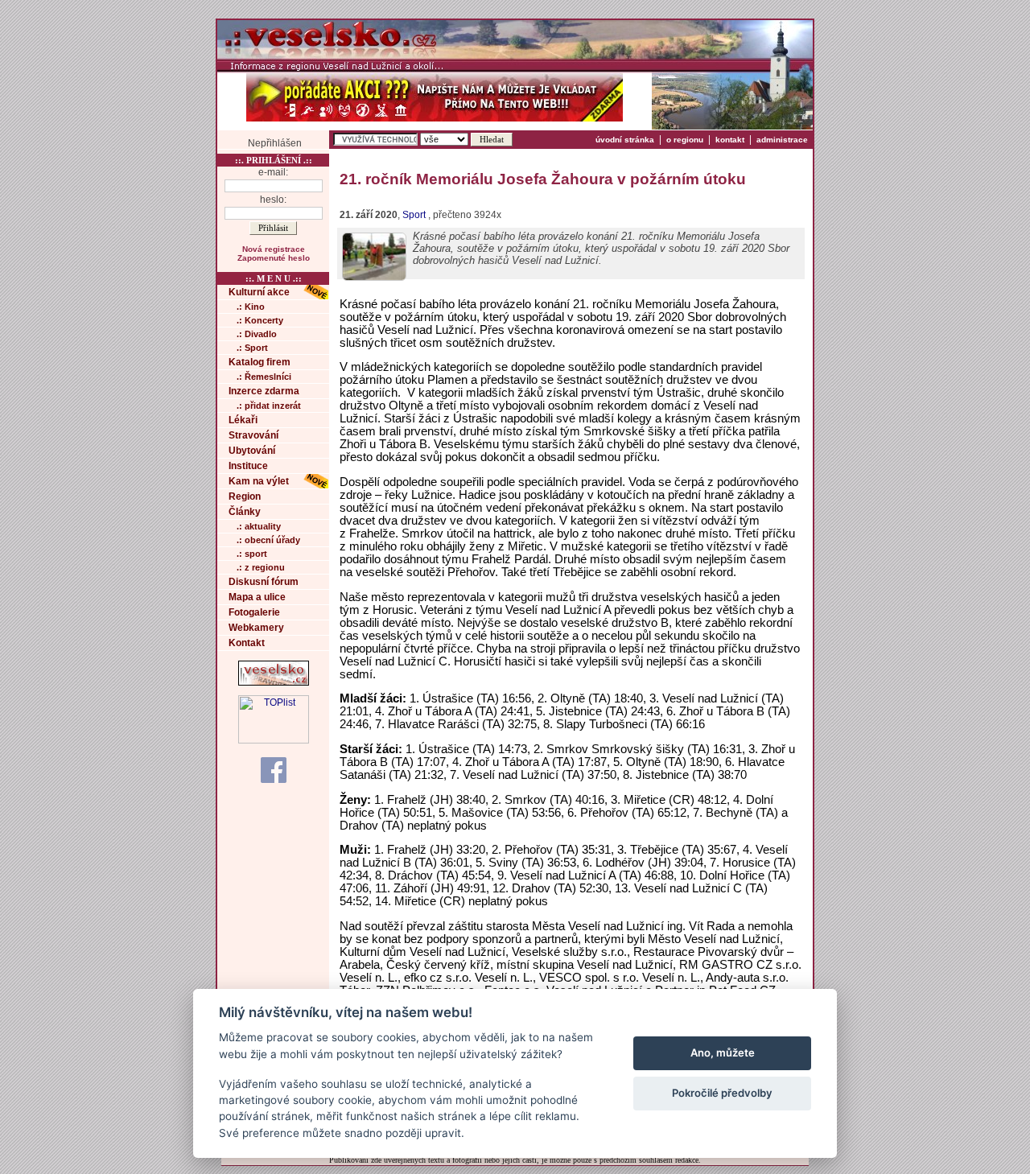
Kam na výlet (259, 481)
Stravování (253, 435)
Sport (414, 214)
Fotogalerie (254, 612)
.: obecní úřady (268, 540)
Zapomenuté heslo (273, 257)
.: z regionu (261, 567)
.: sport (252, 553)
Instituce (248, 466)
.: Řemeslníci (264, 376)
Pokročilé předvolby (722, 1092)
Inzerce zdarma (264, 391)
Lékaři (243, 420)
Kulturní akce (259, 292)
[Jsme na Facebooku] (273, 769)
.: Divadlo (257, 334)
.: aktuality (259, 526)
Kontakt (247, 643)
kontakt (729, 139)
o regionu (684, 139)
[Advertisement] (877, 260)
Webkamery (256, 627)
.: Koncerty (260, 320)
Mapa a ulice (257, 597)
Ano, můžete (722, 1052)
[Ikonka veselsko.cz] (273, 682)
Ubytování (252, 450)
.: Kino (251, 306)
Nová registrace (273, 249)
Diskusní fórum (264, 581)
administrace (782, 139)
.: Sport (252, 347)
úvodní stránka (624, 139)
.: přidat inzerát (269, 405)
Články (245, 511)
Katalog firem (259, 362)
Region (245, 496)
